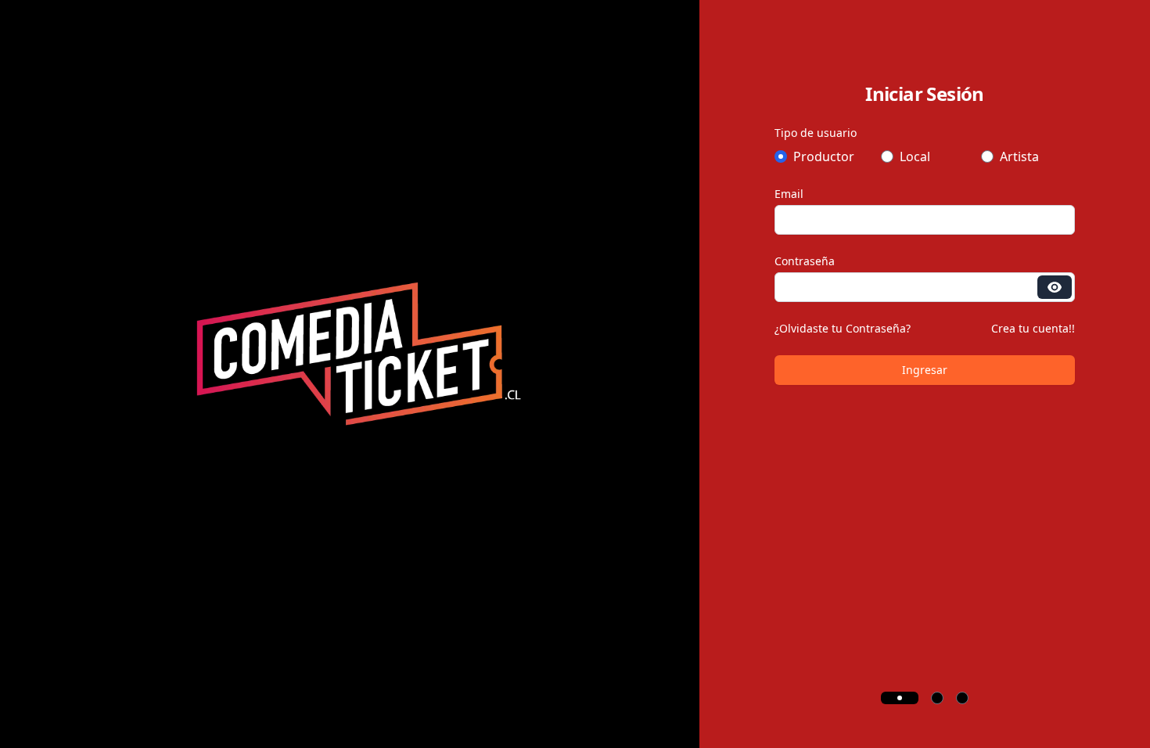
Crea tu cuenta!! (1033, 328)
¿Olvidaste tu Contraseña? (842, 328)
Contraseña (804, 261)
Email (788, 193)
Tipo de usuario (815, 132)
